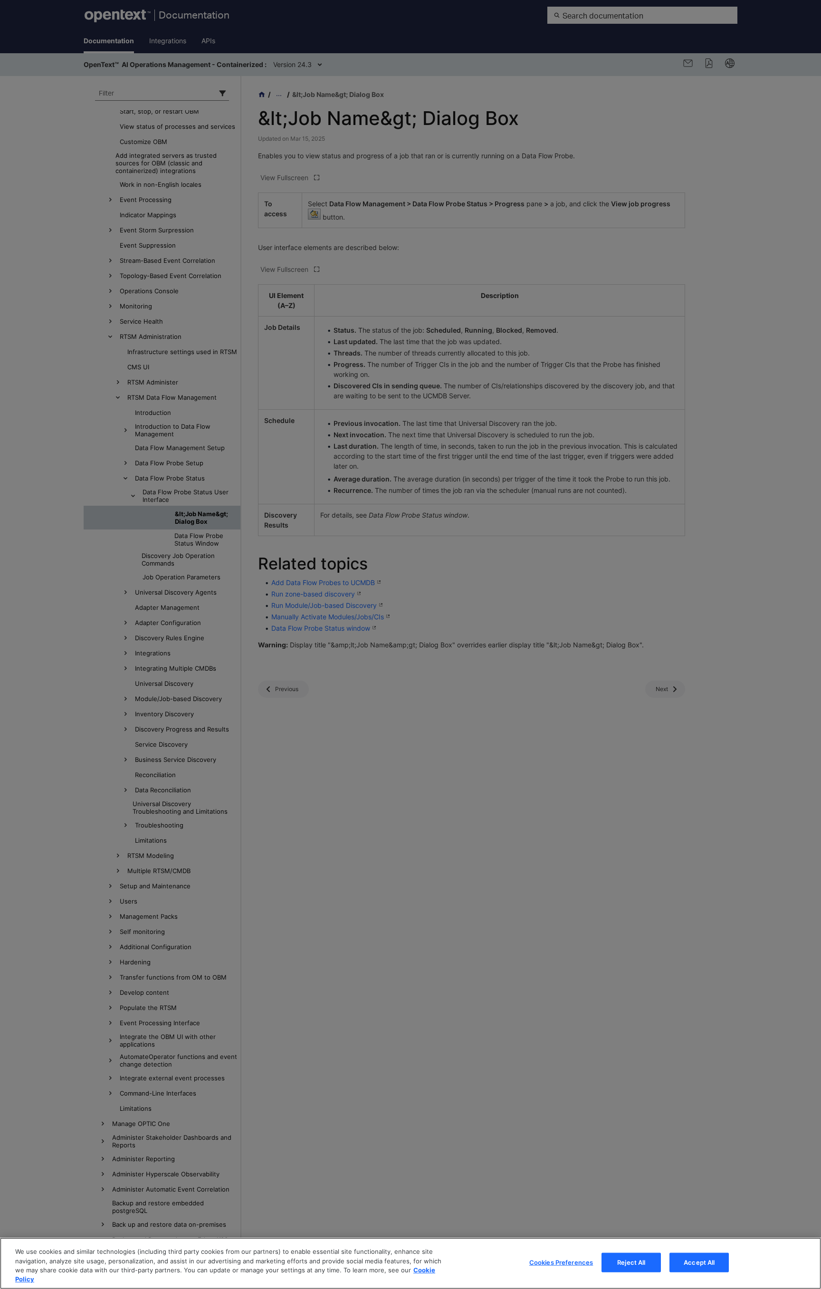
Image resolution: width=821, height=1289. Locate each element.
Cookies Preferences (561, 1262)
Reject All (631, 1262)
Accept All (699, 1262)
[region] (410, 1263)
